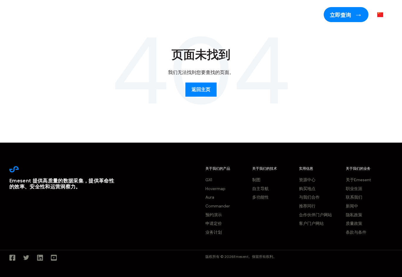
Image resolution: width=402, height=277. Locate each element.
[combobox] (384, 15)
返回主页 (201, 89)
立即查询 (341, 15)
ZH (389, 14)
